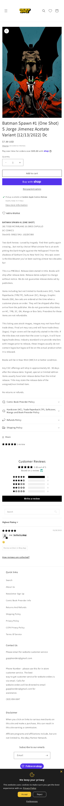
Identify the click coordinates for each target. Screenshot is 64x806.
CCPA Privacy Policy (15, 627)
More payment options (32, 189)
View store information (17, 205)
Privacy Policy (12, 620)
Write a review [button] (32, 498)
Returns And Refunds (16, 607)
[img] (9, 530)
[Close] (61, 771)
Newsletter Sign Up (15, 593)
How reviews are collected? (16, 557)
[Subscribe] (47, 755)
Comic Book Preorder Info (18, 600)
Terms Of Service (14, 634)
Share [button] (8, 437)
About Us (10, 587)
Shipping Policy (13, 614)
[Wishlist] (50, 10)
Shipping (5, 146)
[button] (6, 10)
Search (9, 580)
